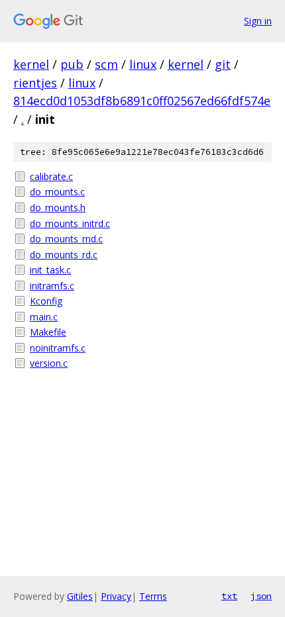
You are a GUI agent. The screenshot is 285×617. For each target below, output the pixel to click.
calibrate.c (51, 176)
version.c (49, 363)
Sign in (258, 21)
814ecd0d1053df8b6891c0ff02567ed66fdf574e (141, 101)
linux (142, 64)
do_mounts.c (57, 191)
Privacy (116, 596)
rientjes (35, 83)
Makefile (48, 332)
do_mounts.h (58, 207)
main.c (44, 316)
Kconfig (46, 301)
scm (106, 64)
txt (229, 596)
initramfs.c (52, 285)
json (261, 596)
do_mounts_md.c (66, 238)
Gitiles (80, 596)
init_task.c (50, 269)
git (223, 64)
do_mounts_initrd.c (70, 223)
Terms (153, 596)
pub (72, 64)
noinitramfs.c (58, 348)
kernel (31, 64)
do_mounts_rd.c (63, 254)
